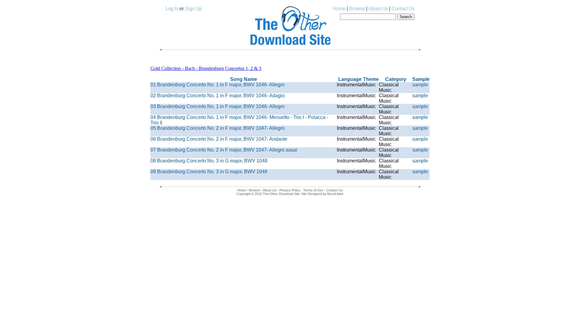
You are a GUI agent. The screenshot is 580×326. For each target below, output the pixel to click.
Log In (172, 8)
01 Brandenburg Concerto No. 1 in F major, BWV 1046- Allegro (217, 84)
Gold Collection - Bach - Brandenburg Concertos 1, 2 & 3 (205, 68)
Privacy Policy (289, 190)
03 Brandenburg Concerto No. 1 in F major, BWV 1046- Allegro (217, 106)
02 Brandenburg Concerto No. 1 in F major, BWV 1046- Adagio (217, 95)
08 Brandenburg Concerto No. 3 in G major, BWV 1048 (208, 160)
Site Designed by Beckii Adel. (322, 194)
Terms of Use (313, 190)
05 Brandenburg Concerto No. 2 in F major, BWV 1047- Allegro (217, 128)
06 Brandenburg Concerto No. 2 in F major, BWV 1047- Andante (218, 139)
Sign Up (193, 8)
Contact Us (403, 8)
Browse (357, 8)
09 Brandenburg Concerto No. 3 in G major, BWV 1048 (208, 171)
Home (339, 8)
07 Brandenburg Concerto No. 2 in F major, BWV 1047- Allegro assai (223, 149)
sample (420, 84)
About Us (378, 8)
